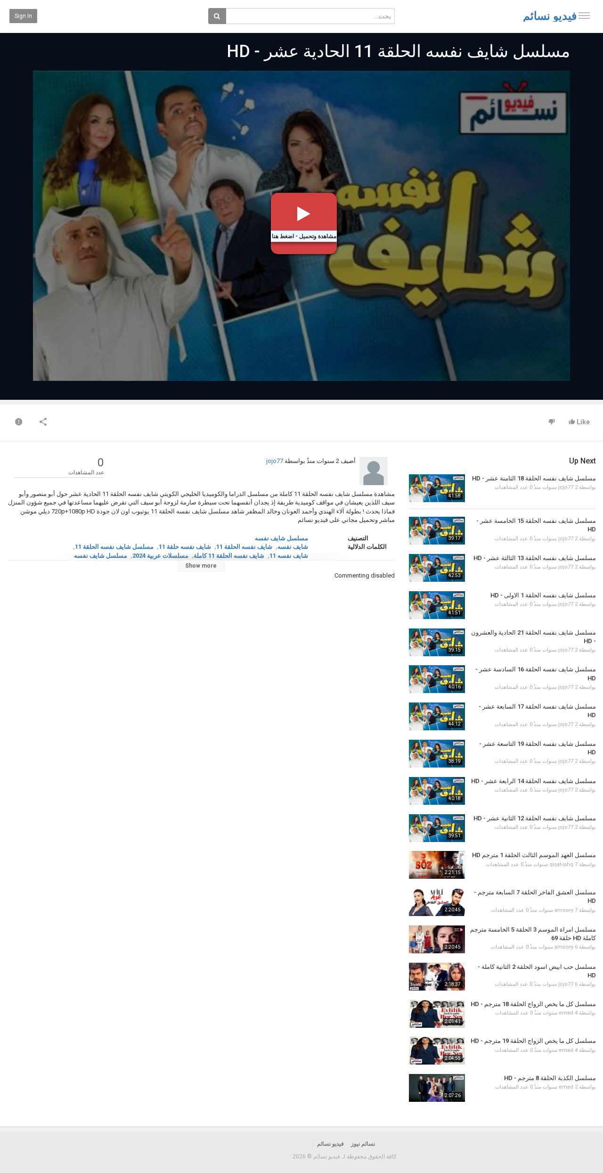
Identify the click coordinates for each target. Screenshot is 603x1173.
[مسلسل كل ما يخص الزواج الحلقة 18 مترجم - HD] (437, 1014)
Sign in (23, 16)
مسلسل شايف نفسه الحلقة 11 (114, 546)
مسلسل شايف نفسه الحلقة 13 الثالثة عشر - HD (534, 558)
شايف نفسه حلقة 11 (185, 546)
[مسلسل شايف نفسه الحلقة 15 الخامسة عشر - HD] (437, 531)
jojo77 (274, 460)
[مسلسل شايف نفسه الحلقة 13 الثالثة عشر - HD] (437, 568)
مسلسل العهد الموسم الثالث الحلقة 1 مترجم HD (534, 855)
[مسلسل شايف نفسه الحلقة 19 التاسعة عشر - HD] (437, 754)
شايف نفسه (292, 546)
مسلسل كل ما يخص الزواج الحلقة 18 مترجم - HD (533, 1004)
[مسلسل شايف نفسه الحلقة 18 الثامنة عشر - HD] (437, 488)
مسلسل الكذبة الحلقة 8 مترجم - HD (550, 1078)
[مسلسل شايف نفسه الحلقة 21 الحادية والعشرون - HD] (437, 642)
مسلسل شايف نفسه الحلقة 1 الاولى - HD (543, 595)
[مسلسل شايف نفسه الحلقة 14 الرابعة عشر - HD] (437, 791)
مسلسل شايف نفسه (281, 538)
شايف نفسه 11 (288, 555)
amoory (563, 910)
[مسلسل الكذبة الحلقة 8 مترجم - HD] (437, 1088)
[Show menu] (584, 15)
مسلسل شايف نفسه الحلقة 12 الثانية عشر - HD (534, 818)
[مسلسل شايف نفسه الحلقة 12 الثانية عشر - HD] (437, 828)
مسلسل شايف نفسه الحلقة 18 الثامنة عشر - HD (534, 478)
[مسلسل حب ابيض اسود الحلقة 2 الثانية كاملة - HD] (437, 977)
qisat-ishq (561, 864)
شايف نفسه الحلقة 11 (244, 546)
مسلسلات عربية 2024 (160, 555)
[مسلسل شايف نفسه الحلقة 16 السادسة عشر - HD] (437, 679)
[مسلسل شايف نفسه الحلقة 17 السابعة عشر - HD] (437, 716)
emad (566, 1013)
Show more (201, 565)
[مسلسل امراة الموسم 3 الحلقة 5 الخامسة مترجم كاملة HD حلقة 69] (437, 939)
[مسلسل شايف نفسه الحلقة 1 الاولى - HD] (437, 605)
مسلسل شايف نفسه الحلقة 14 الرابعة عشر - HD (533, 781)
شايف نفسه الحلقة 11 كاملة (229, 555)
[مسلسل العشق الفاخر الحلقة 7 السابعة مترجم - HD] (437, 902)
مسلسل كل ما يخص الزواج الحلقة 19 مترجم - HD (533, 1040)
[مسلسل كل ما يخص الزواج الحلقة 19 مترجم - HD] (437, 1051)
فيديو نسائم (550, 16)
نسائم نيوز (363, 1143)
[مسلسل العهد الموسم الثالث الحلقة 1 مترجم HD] (437, 865)
